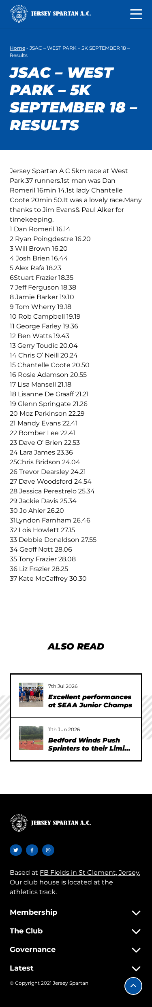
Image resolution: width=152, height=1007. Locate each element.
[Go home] (50, 14)
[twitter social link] (16, 850)
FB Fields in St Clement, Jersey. (90, 872)
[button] (133, 986)
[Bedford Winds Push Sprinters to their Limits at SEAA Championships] (31, 738)
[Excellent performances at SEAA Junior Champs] (31, 695)
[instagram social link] (48, 850)
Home (17, 48)
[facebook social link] (32, 850)
